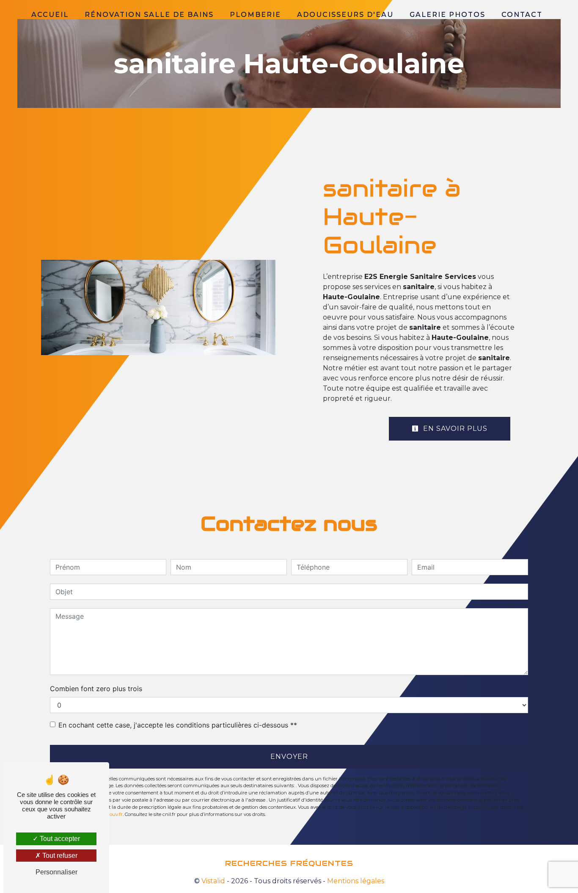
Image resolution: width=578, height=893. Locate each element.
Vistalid (213, 881)
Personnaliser (56, 872)
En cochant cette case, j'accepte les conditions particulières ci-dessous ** (177, 725)
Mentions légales (354, 881)
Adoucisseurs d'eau (345, 15)
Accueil (50, 15)
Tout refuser (59, 855)
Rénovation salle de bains (149, 15)
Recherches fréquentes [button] (289, 863)
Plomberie (255, 15)
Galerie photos (447, 15)
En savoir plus (454, 428)
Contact (521, 15)
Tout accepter (59, 838)
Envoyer (289, 756)
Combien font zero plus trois (96, 688)
